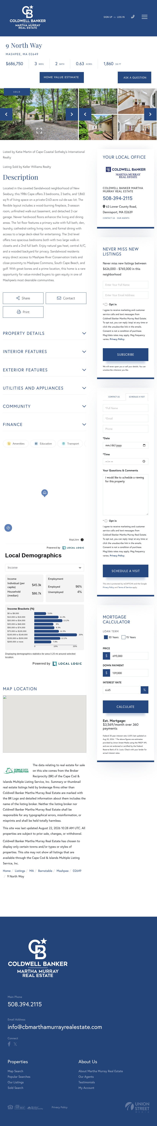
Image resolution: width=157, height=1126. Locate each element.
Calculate (126, 707)
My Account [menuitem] (86, 1088)
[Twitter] (15, 1044)
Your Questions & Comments (120, 470)
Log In (121, 17)
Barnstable (45, 871)
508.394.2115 (25, 1004)
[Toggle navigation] (144, 17)
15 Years (131, 637)
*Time (106, 454)
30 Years (114, 637)
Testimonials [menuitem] (86, 1082)
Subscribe (125, 354)
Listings (20, 871)
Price (106, 648)
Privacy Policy (117, 339)
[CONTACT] (134, 77)
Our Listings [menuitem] (16, 1082)
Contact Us (109, 218)
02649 (77, 871)
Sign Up (108, 17)
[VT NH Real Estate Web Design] (137, 1107)
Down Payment (113, 665)
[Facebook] (9, 1044)
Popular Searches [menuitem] (19, 1077)
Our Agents (123, 218)
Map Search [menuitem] (15, 1071)
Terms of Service (125, 587)
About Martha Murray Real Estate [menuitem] (100, 1071)
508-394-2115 (117, 198)
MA (31, 871)
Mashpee (63, 871)
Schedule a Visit (137, 397)
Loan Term (111, 631)
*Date (106, 438)
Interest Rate (112, 682)
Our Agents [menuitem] (86, 1077)
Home (7, 871)
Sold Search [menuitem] (15, 1088)
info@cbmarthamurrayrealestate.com (55, 1027)
